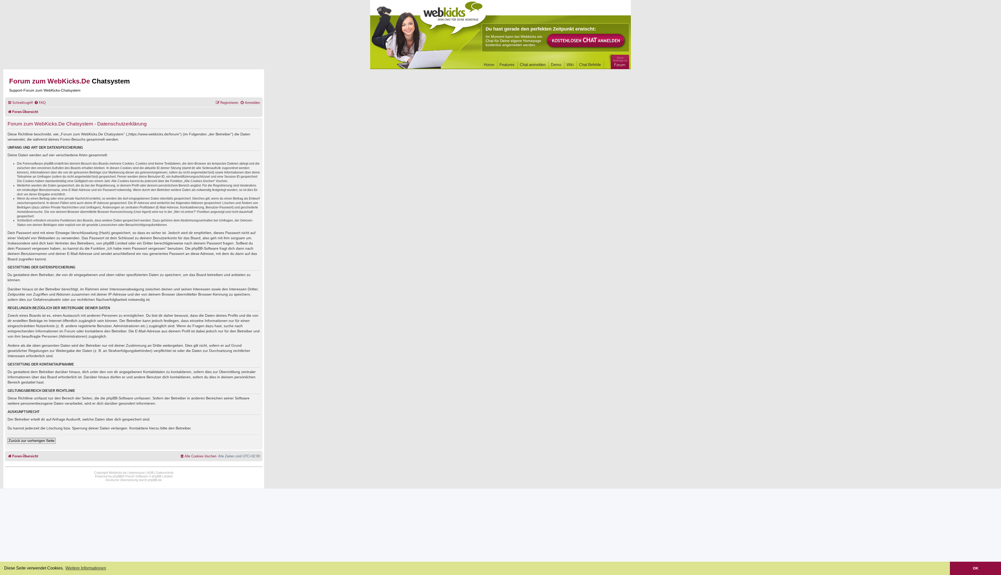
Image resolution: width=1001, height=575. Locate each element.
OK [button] (975, 568)
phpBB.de (155, 480)
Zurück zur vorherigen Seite (31, 441)
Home (489, 64)
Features (507, 64)
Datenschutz (165, 473)
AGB (150, 473)
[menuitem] (40, 102)
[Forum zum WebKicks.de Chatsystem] (619, 61)
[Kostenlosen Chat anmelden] (586, 41)
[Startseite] (453, 16)
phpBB (117, 476)
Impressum (137, 473)
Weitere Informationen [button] (85, 568)
